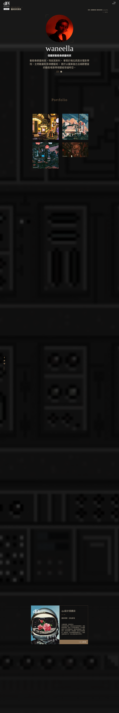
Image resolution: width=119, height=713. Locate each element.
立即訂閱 (84, 642)
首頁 (89, 9)
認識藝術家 (93, 9)
